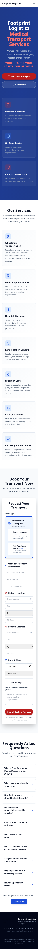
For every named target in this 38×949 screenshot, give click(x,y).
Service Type (9, 514)
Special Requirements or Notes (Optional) (16, 689)
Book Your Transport (20, 76)
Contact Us (20, 84)
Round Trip (16, 682)
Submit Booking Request (19, 712)
